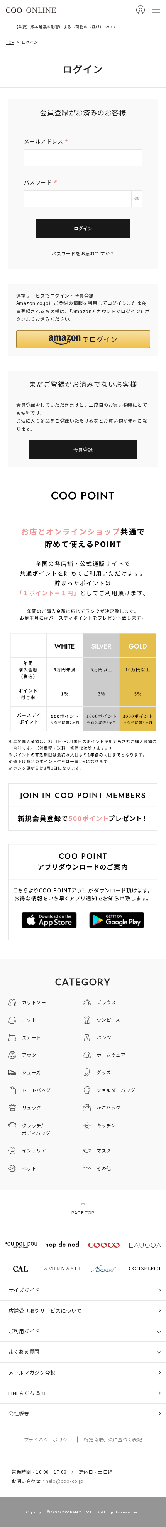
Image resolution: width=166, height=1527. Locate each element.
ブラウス (106, 1002)
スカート (31, 1037)
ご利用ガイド (24, 1331)
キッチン (106, 1125)
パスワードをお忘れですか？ (83, 253)
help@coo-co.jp (64, 1480)
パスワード (41, 182)
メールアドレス (47, 141)
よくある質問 (24, 1351)
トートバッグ (36, 1090)
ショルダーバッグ (116, 1090)
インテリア (34, 1150)
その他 (104, 1168)
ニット (29, 1019)
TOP (10, 42)
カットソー (34, 1002)
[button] (83, 339)
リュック (31, 1107)
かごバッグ (109, 1107)
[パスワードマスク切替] (137, 198)
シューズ (31, 1072)
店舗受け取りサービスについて (45, 1310)
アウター (31, 1054)
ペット (29, 1168)
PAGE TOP (83, 1212)
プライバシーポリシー (48, 1439)
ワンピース (108, 1019)
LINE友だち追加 (27, 1393)
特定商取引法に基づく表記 (113, 1439)
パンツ (104, 1037)
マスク (104, 1150)
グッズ (104, 1072)
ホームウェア (111, 1054)
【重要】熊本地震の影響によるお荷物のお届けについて (65, 26)
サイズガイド (24, 1290)
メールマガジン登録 (32, 1372)
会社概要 (18, 1413)
